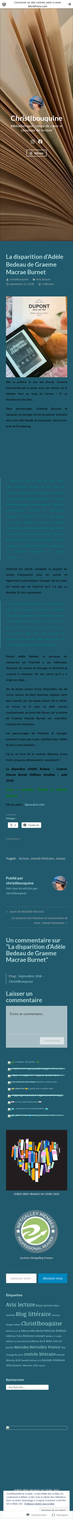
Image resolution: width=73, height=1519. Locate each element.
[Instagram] (32, 141)
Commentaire (52, 1040)
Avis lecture (43, 279)
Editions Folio (14, 1336)
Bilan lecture (44, 1305)
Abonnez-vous (53, 1278)
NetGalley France (45, 1346)
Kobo (49, 1341)
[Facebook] (40, 141)
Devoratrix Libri (35, 804)
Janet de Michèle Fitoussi (24, 912)
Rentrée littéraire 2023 (25, 1365)
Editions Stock (38, 1341)
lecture (24, 858)
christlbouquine (19, 279)
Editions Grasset (34, 1336)
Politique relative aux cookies (39, 1503)
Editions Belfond (55, 1330)
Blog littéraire (33, 1313)
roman (60, 858)
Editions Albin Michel (32, 1330)
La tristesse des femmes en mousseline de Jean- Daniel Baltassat (37, 920)
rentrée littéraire (42, 858)
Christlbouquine (36, 118)
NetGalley (21, 1347)
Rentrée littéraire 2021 (31, 1360)
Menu (38, 153)
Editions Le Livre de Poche (18, 1341)
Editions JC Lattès (54, 1336)
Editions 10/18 (13, 1330)
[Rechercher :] (27, 1387)
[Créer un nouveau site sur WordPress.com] (36, 4)
